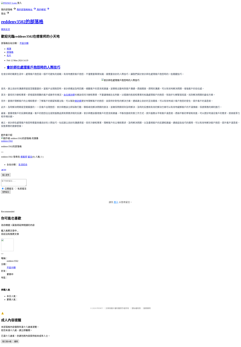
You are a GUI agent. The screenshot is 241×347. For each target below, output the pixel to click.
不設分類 (24, 43)
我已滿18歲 (6, 341)
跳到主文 (5, 29)
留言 (30, 157)
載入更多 (5, 175)
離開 (16, 341)
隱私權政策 (136, 308)
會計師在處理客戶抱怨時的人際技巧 (33, 67)
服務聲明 (147, 308)
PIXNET (100, 308)
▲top (3, 169)
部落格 (10, 52)
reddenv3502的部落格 (22, 21)
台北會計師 (69, 94)
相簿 (9, 49)
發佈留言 (5, 192)
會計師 (78, 100)
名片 (9, 55)
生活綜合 (22, 164)
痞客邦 (24, 157)
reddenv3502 (7, 141)
